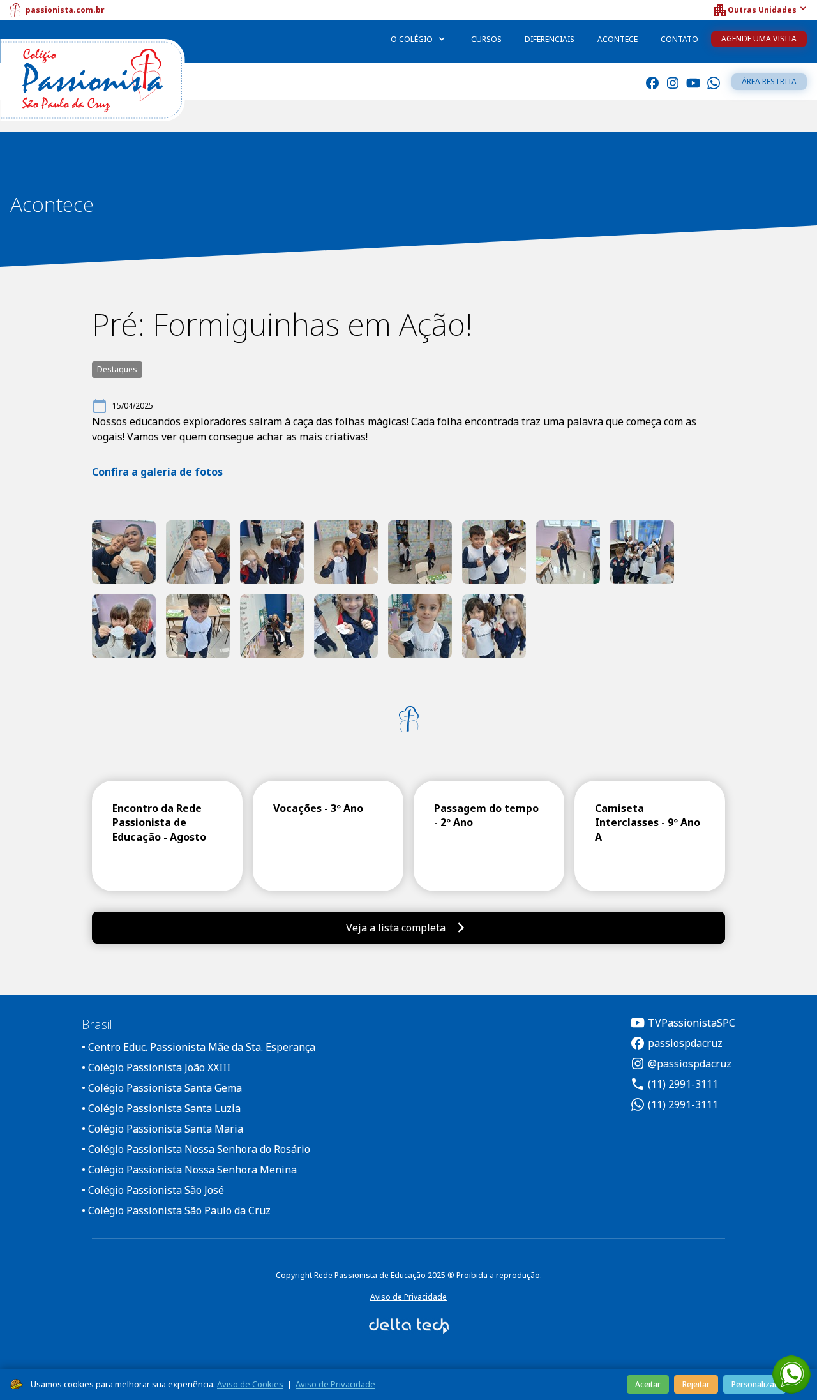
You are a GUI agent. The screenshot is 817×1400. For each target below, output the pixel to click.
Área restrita (769, 81)
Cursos (486, 39)
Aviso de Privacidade (408, 1296)
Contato (679, 39)
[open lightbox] (124, 552)
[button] (759, 10)
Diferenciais (549, 39)
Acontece (617, 39)
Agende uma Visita (759, 38)
